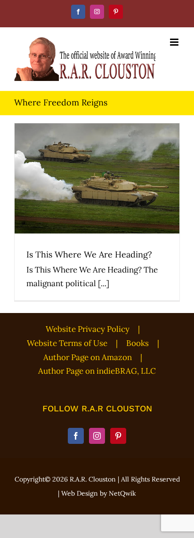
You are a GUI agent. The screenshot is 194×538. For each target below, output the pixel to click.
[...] (103, 283)
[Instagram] (97, 436)
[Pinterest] (118, 436)
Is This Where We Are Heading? (97, 164)
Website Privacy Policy (87, 329)
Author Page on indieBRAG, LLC (97, 371)
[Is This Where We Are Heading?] (97, 178)
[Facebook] (76, 436)
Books (137, 343)
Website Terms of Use (67, 343)
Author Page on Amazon (87, 357)
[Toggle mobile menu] (175, 42)
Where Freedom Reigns (97, 193)
